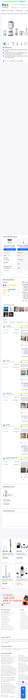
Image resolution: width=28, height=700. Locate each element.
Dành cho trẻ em (7, 673)
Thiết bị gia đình (11, 696)
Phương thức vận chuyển (6, 619)
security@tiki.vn (11, 629)
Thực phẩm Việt (11, 668)
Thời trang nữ (21, 655)
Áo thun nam (20, 665)
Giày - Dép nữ (21, 674)
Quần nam (26, 665)
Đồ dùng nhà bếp (4, 696)
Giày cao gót (20, 675)
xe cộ (19, 7)
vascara (2, 648)
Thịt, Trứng (7, 667)
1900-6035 (6, 611)
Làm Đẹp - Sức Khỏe (6, 683)
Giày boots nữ (22, 678)
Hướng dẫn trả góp (4, 624)
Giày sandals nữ (25, 676)
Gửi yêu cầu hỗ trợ (4, 616)
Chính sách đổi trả (4, 622)
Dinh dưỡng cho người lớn (8, 661)
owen (22, 648)
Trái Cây (2, 667)
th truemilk (15, 648)
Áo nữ (19, 657)
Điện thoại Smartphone (5, 679)
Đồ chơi (13, 657)
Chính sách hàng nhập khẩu (6, 626)
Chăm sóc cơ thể (7, 687)
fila (15, 649)
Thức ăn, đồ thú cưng (7, 674)
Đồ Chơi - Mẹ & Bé (5, 655)
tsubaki (18, 649)
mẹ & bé (23, 7)
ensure (25, 648)
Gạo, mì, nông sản (7, 670)
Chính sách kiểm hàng (5, 621)
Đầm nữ (22, 657)
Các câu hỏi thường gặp (5, 614)
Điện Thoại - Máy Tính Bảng (7, 677)
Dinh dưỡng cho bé (7, 660)
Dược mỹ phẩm (12, 692)
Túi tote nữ (25, 691)
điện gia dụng (14, 7)
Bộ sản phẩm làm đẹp (8, 692)
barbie (18, 648)
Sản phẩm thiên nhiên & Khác (8, 689)
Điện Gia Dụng (4, 695)
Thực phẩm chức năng (7, 686)
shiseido (2, 649)
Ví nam (19, 695)
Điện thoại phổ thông (7, 680)
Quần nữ (26, 657)
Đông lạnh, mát (9, 669)
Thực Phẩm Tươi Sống (6, 666)
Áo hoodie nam (24, 667)
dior (5, 648)
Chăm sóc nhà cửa (8, 675)
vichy (13, 649)
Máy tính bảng (6, 681)
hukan (10, 649)
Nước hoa (5, 691)
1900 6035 (6, 642)
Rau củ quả (5, 668)
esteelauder (9, 648)
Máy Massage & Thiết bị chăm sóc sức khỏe (9, 688)
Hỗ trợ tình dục (11, 691)
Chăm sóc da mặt (4, 685)
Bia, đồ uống (5, 671)
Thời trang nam (21, 663)
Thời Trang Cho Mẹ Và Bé (6, 657)
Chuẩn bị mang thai (7, 663)
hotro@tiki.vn (11, 627)
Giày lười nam (20, 682)
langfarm (7, 649)
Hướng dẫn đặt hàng (5, 617)
